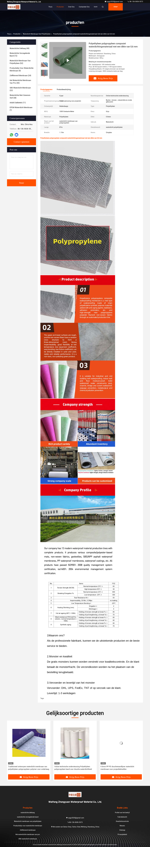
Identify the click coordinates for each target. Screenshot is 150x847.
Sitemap (122, 830)
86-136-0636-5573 (136, 1)
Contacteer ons (84, 7)
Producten (60, 7)
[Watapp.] (11, 135)
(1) (21, 108)
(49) (19, 48)
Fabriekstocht (122, 817)
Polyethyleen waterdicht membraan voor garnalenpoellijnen (116, 768)
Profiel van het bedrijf (122, 812)
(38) (20, 96)
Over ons (71, 7)
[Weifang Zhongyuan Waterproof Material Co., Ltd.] (14, 6)
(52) (20, 62)
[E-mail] (16, 134)
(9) (21, 69)
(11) (18, 103)
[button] (44, 75)
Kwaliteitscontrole (122, 821)
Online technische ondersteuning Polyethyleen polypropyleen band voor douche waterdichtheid (27, 768)
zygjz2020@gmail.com (115, 1)
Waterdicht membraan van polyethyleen (37, 34)
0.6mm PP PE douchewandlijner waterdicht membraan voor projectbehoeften (71, 768)
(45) (20, 81)
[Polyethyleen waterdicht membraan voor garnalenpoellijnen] (121, 743)
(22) (20, 89)
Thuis (50, 7)
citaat (115, 7)
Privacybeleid (122, 834)
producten (16, 34)
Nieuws (122, 826)
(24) (20, 75)
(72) (20, 54)
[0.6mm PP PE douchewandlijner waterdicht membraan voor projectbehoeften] (75, 743)
